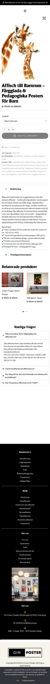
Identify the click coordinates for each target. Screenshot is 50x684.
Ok (18, 680)
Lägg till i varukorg (27, 136)
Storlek (5, 116)
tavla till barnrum (24, 174)
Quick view (15, 284)
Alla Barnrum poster (31, 156)
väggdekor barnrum (39, 174)
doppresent (29, 168)
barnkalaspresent (14, 165)
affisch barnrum (18, 162)
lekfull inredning (22, 171)
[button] (25, 11)
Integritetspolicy (28, 680)
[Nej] (47, 675)
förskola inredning (40, 168)
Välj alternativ (16, 279)
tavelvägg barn (11, 174)
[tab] (25, 188)
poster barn (33, 171)
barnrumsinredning (17, 168)
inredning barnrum (8, 171)
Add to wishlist (12, 147)
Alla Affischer (18, 156)
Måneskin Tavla (34, 298)
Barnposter (25, 165)
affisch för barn (30, 162)
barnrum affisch (35, 165)
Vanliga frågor (25, 327)
